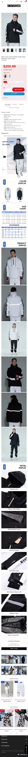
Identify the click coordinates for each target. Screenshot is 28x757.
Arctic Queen (4, 60)
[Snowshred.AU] (14, 6)
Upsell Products (14, 707)
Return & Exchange (14, 107)
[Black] (5, 76)
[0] (25, 2)
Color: (6, 72)
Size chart (5, 97)
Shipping (21, 104)
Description (8, 104)
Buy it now (14, 93)
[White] (10, 76)
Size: (5, 79)
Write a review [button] (14, 648)
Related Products (14, 678)
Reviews (15, 104)
